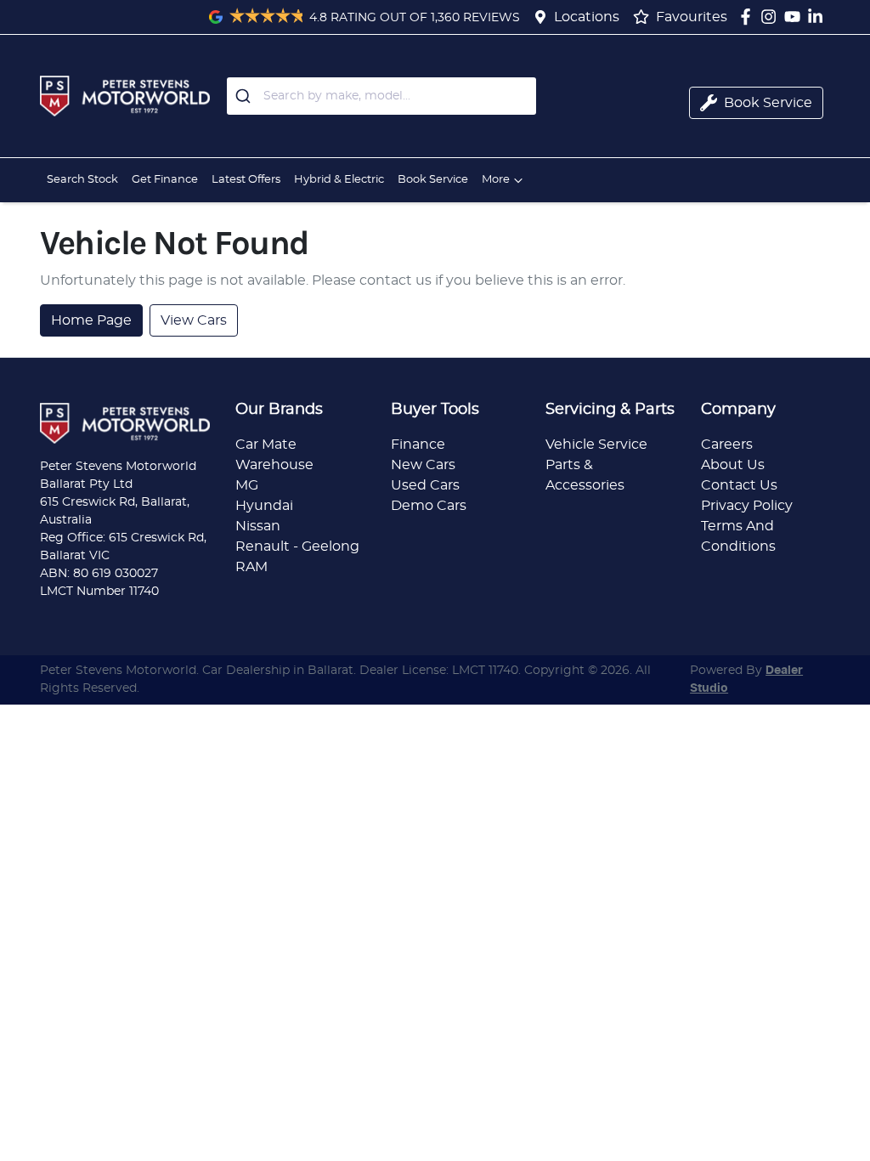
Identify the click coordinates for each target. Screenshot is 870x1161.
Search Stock (82, 179)
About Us (733, 465)
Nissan (257, 526)
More (496, 179)
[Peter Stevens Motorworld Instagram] (771, 16)
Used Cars (425, 485)
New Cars (423, 465)
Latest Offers (246, 179)
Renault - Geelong (297, 546)
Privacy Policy (747, 506)
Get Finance (165, 179)
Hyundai (264, 506)
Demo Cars (428, 506)
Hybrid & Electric (339, 179)
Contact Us (739, 485)
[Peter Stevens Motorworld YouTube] (795, 16)
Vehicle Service (596, 444)
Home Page (91, 320)
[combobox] (381, 96)
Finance (418, 444)
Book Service (433, 179)
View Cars (194, 320)
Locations (586, 17)
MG (246, 485)
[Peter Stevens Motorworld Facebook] (748, 16)
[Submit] (245, 96)
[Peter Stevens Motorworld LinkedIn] (818, 16)
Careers (727, 444)
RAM (251, 567)
